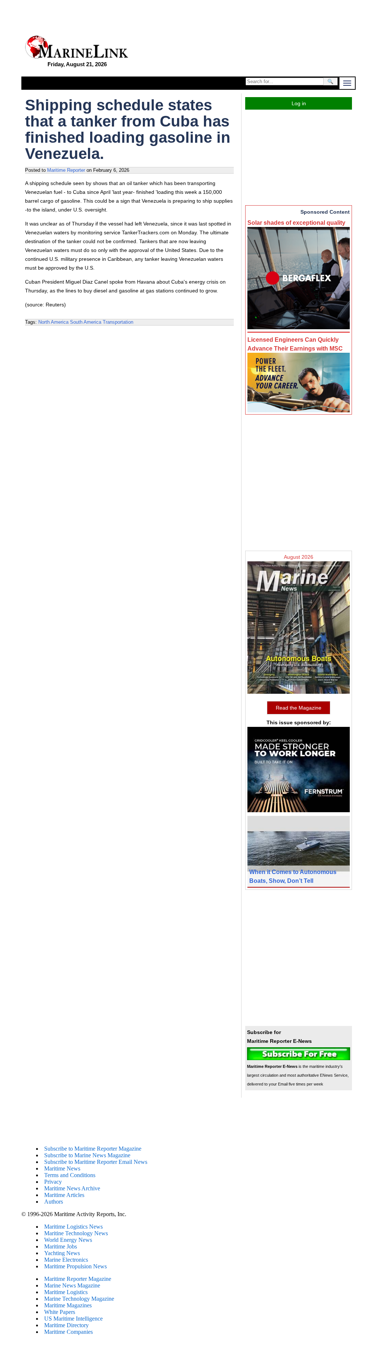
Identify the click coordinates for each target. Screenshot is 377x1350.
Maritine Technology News (76, 1233)
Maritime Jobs (60, 1246)
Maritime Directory (66, 1325)
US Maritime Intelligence (73, 1318)
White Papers (59, 1312)
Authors (53, 1201)
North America (53, 322)
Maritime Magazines (68, 1305)
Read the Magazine (298, 708)
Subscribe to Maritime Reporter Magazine (92, 1148)
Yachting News (62, 1253)
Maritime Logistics (66, 1292)
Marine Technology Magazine (79, 1299)
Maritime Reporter (66, 170)
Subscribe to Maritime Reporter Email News (95, 1162)
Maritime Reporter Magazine (77, 1279)
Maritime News (62, 1168)
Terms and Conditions (69, 1175)
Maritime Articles (64, 1195)
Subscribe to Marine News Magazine (87, 1155)
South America (85, 322)
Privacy (53, 1182)
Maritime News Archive (72, 1188)
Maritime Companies (68, 1332)
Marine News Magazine (72, 1285)
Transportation (118, 322)
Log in (299, 103)
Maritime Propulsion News (75, 1266)
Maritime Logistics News (73, 1226)
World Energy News (68, 1240)
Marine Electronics (66, 1260)
